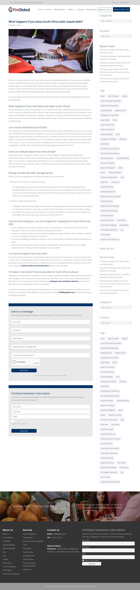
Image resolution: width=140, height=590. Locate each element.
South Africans (121, 220)
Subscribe (24, 431)
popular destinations (107, 158)
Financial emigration (29, 534)
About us (6, 534)
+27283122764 (114, 2)
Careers (5, 559)
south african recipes (107, 220)
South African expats (107, 187)
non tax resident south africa (110, 153)
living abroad (105, 144)
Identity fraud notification (11, 574)
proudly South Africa (123, 158)
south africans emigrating (108, 225)
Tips (122, 230)
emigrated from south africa (109, 106)
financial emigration (107, 134)
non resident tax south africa (110, 149)
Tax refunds (27, 548)
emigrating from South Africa (109, 115)
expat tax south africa (107, 125)
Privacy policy (7, 563)
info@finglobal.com (124, 2)
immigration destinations (108, 139)
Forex (25, 545)
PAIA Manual (7, 570)
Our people (6, 541)
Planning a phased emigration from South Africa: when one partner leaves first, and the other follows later (115, 72)
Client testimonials (9, 548)
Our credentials (8, 538)
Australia (124, 96)
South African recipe (107, 215)
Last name (85, 547)
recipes (103, 172)
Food (117, 134)
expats (115, 120)
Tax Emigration (28, 538)
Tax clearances (28, 552)
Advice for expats (113, 96)
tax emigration (123, 225)
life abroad (122, 139)
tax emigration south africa (109, 230)
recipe (120, 168)
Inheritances (27, 569)
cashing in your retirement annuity (64, 281)
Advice (103, 96)
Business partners (9, 545)
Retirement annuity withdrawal (33, 541)
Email (84, 554)
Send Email (24, 370)
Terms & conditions (9, 567)
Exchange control (29, 556)
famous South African (107, 129)
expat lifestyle (105, 120)
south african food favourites (110, 206)
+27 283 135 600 (56, 538)
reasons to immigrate (107, 163)
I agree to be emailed (18, 424)
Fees (4, 552)
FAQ (4, 556)
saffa (122, 177)
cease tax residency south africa (111, 101)
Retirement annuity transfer (109, 177)
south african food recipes (109, 211)
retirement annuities (115, 172)
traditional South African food (110, 239)
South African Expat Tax (108, 192)
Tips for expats (105, 235)
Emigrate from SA (120, 110)
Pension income (28, 559)
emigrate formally (106, 110)
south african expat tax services (110, 196)
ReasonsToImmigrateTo (108, 168)
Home (11, 2)
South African (115, 182)
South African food (106, 201)
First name (85, 540)
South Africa (104, 182)
